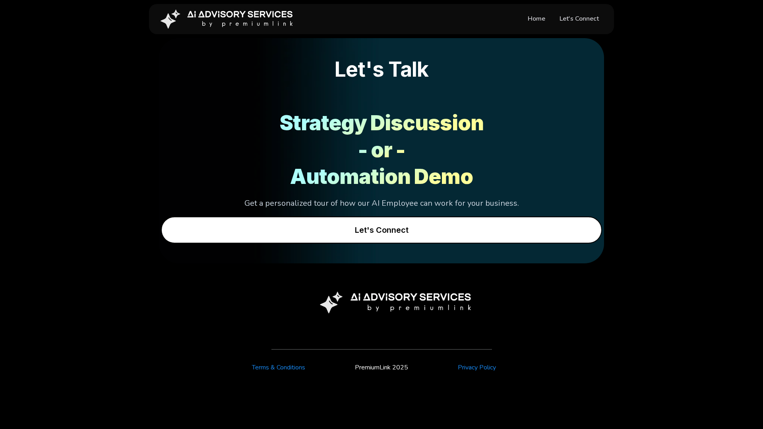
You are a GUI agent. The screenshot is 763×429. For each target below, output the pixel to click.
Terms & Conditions (278, 367)
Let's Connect (579, 18)
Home (536, 18)
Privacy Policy (477, 367)
